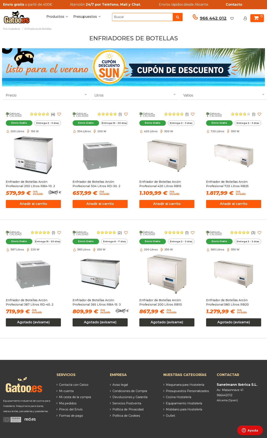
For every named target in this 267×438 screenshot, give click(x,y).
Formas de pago (71, 416)
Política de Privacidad (128, 409)
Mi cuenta (66, 391)
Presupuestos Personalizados (187, 391)
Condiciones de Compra (129, 391)
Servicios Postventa (126, 403)
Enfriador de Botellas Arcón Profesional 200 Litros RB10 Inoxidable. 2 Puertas (160, 302)
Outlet (170, 416)
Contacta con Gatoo (73, 385)
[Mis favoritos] (234, 18)
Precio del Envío (71, 409)
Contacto (234, 4)
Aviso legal (120, 385)
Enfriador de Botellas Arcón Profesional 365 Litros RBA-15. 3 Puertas (97, 302)
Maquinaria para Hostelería (185, 385)
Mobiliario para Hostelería (184, 409)
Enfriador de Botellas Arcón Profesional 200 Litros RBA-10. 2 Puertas (30, 184)
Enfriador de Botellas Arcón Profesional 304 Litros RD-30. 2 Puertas (96, 184)
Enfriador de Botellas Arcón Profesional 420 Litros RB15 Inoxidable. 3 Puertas (160, 184)
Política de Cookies (126, 416)
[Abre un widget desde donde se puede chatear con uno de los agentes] (250, 430)
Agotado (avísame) (33, 322)
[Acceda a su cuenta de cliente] (246, 18)
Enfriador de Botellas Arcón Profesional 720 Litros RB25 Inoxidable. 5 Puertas (227, 184)
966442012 (224, 395)
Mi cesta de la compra (75, 397)
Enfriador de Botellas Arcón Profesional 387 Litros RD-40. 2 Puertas (29, 302)
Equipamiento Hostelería (184, 403)
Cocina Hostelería (178, 397)
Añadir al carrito (33, 204)
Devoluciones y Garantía (129, 397)
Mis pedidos (67, 403)
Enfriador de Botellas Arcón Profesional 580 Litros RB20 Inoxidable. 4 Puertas (227, 302)
